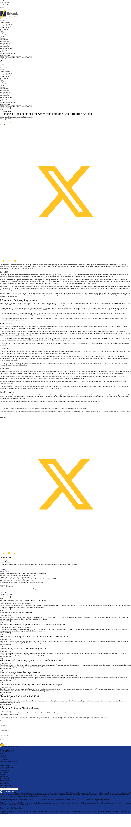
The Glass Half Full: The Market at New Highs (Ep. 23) (17, 580)
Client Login (4, 4)
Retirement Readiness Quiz (8, 53)
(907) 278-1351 (4, 2)
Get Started (3, 19)
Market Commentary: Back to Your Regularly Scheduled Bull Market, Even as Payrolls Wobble (29, 579)
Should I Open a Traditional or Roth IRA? (19, 696)
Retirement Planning (6, 24)
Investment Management (7, 26)
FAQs (2, 36)
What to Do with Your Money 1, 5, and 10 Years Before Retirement (31, 660)
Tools (1, 52)
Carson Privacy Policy (7, 808)
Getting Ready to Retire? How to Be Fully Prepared (24, 648)
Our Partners (4, 759)
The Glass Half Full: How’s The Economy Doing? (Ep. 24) (18, 575)
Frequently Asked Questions (8, 761)
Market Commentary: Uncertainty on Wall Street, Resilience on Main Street (23, 574)
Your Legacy (4, 45)
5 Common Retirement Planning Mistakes (19, 708)
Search (2, 1)
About (2, 31)
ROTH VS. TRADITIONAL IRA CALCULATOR (16, 57)
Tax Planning (4, 29)
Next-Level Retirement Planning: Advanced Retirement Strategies (31, 684)
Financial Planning (5, 22)
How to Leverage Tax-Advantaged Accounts (20, 672)
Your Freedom (4, 46)
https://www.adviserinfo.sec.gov (62, 803)
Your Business (4, 41)
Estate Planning (4, 27)
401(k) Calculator (5, 55)
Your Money (4, 40)
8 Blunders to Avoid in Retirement (16, 612)
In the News (3, 50)
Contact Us (3, 569)
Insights (2, 38)
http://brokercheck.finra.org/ (81, 803)
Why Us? (3, 33)
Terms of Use (18, 808)
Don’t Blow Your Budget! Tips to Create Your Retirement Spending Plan (34, 636)
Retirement (3, 560)
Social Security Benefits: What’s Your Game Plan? (15, 577)
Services (2, 20)
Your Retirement (5, 43)
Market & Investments (6, 48)
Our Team (3, 34)
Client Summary (13, 789)
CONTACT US (5, 59)
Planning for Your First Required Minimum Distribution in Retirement (33, 624)
